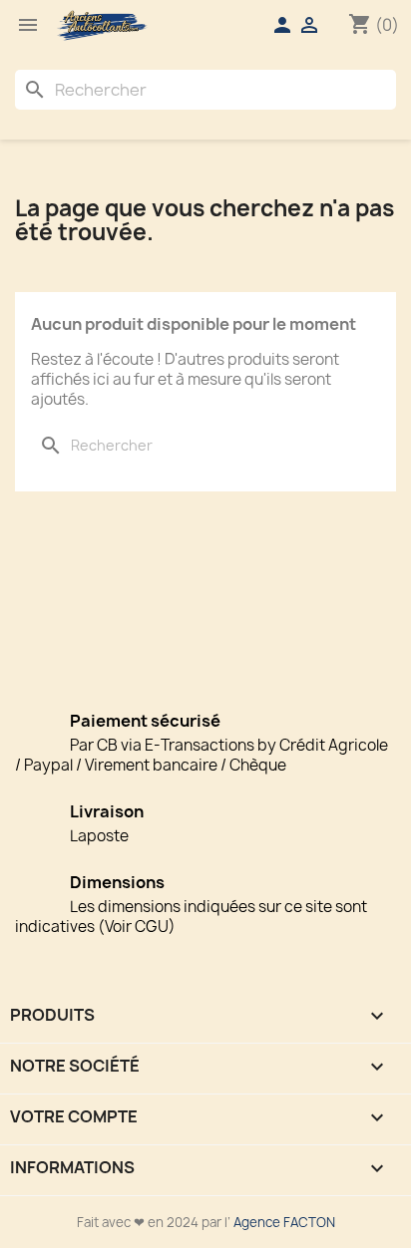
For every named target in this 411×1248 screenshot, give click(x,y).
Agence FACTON (284, 1222)
